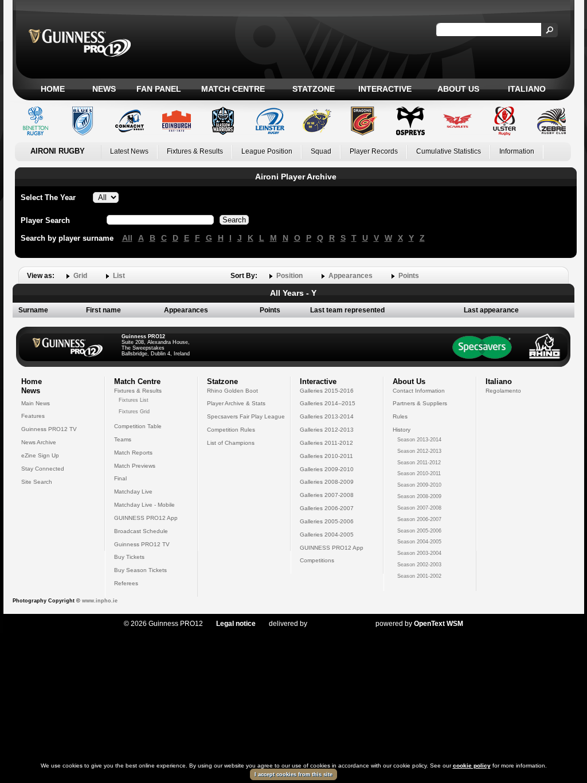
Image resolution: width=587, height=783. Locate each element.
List (119, 275)
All (127, 237)
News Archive (38, 442)
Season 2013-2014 (419, 440)
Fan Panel (158, 88)
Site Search (36, 482)
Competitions (317, 560)
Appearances (350, 275)
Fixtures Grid (134, 411)
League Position (266, 151)
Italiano (527, 88)
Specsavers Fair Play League (246, 416)
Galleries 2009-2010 (327, 469)
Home (53, 88)
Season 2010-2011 (419, 473)
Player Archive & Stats (236, 403)
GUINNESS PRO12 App (146, 518)
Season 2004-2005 (419, 542)
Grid (80, 275)
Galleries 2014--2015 (327, 403)
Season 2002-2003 (419, 564)
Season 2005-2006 (419, 531)
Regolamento (503, 390)
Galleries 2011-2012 (326, 443)
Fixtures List (133, 400)
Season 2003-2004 (419, 553)
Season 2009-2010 (419, 485)
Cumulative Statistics (448, 151)
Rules (400, 416)
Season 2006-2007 (419, 519)
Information (516, 151)
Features (33, 416)
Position (289, 275)
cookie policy (472, 765)
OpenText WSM (438, 624)
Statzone (313, 88)
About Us (458, 88)
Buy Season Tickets (140, 570)
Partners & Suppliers (420, 403)
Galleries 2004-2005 (327, 534)
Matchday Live (133, 491)
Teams (122, 439)
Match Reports (133, 452)
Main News (35, 403)
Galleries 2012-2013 (327, 429)
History (401, 429)
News (104, 88)
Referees (126, 583)
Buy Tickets (129, 557)
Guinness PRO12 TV (49, 429)
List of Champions (231, 443)
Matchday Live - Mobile (144, 505)
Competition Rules (231, 429)
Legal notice (236, 624)
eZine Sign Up (40, 455)
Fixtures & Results (195, 151)
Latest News (129, 151)
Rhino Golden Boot (232, 390)
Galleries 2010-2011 (326, 456)
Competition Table (138, 426)
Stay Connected (42, 468)
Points (408, 275)
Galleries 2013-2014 (327, 416)
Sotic (335, 624)
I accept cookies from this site (293, 774)
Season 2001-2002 (419, 576)
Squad (321, 151)
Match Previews (134, 466)
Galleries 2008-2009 (327, 482)
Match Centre (233, 88)
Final (120, 478)
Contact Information (419, 390)
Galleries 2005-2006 (327, 521)
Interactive (385, 88)
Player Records (374, 151)
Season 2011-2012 (419, 462)
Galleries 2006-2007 (327, 508)
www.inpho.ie (100, 601)
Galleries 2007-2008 (327, 495)
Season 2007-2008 (419, 508)
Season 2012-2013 (419, 451)
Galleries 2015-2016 (327, 390)
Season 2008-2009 (419, 496)
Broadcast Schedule (141, 531)
